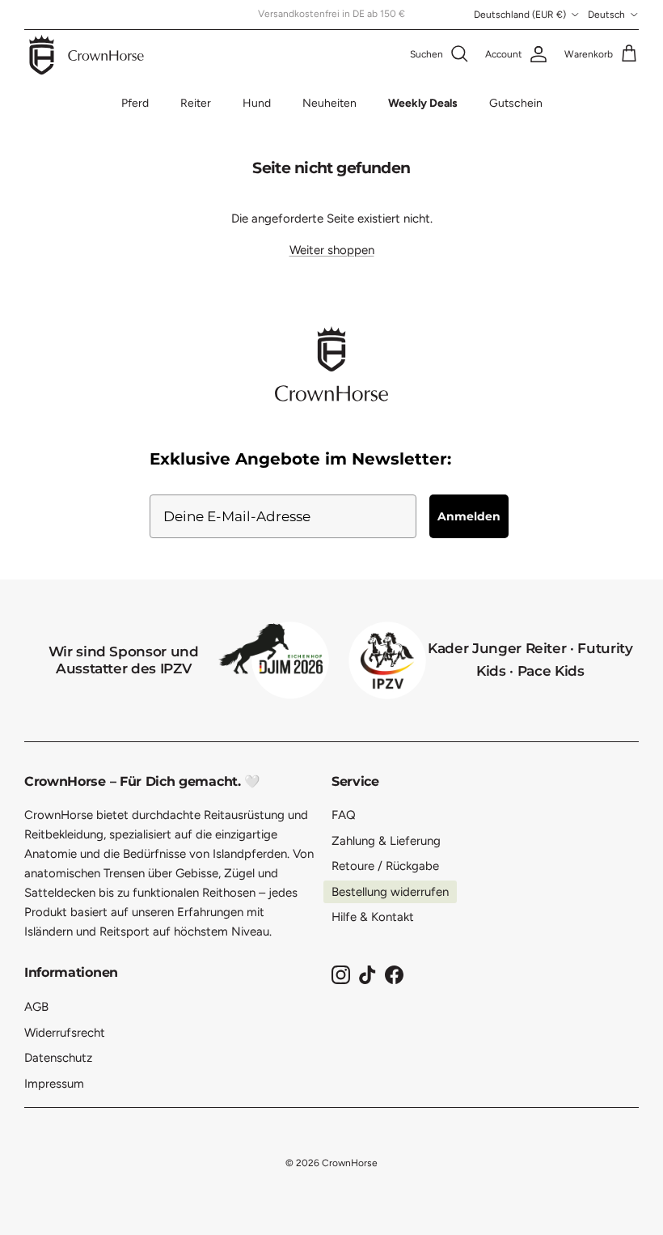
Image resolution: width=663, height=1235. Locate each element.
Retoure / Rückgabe (385, 866)
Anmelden (468, 516)
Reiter (195, 103)
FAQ (344, 815)
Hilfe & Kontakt (373, 917)
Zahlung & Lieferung (386, 841)
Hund (257, 103)
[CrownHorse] (86, 54)
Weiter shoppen (331, 250)
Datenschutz (58, 1057)
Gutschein (516, 103)
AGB (36, 1006)
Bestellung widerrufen (390, 892)
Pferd (135, 103)
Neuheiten (329, 103)
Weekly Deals (423, 103)
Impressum (54, 1083)
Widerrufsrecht (64, 1032)
